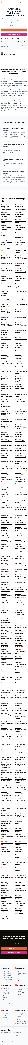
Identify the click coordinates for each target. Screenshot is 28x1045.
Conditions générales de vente (22, 1020)
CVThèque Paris (7, 971)
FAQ (18, 976)
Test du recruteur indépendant (21, 974)
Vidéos (4, 995)
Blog (18, 971)
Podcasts (5, 997)
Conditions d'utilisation (20, 1017)
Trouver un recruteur (19, 988)
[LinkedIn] (11, 1035)
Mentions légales (21, 1023)
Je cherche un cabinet (14, 34)
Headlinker (12, 1042)
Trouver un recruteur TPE (20, 992)
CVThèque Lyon (7, 975)
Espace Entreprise (7, 1006)
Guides (19, 978)
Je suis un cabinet (14, 30)
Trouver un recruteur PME (20, 995)
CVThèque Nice (7, 973)
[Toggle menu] (26, 2)
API (18, 980)
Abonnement (6, 1002)
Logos (4, 1015)
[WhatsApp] (14, 1035)
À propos (5, 1017)
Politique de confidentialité (20, 1014)
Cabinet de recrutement (6, 207)
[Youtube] (17, 1035)
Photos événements (8, 999)
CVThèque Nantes (7, 977)
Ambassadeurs (6, 988)
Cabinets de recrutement (7, 38)
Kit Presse (5, 1013)
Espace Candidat (7, 1004)
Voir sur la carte (22, 41)
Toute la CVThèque (7, 979)
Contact (5, 990)
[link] (17, 38)
